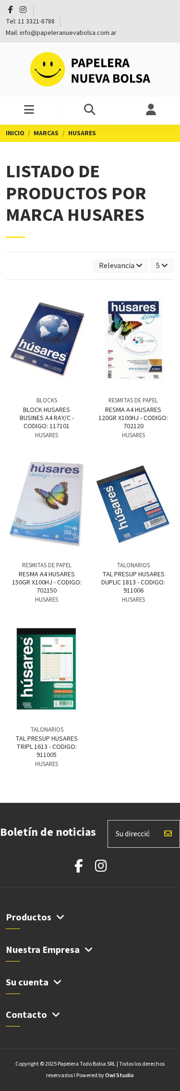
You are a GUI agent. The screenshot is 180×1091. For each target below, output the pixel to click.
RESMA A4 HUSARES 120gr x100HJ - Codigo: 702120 (133, 418)
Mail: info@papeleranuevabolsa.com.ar (61, 33)
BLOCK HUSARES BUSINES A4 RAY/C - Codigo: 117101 (47, 418)
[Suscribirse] (168, 834)
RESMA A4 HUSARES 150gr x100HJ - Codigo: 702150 (47, 582)
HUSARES (46, 435)
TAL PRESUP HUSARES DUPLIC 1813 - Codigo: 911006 (133, 582)
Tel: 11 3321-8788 (31, 21)
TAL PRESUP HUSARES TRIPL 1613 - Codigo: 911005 (46, 747)
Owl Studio (119, 1075)
